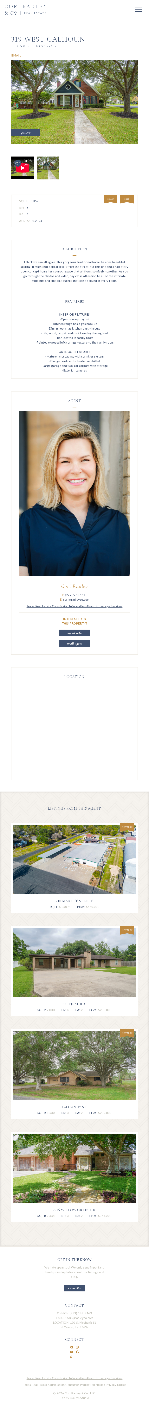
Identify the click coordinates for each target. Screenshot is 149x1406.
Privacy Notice (116, 1384)
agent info (75, 633)
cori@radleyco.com (80, 1318)
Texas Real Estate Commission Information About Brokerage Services (75, 606)
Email (16, 55)
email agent (74, 643)
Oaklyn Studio (79, 1398)
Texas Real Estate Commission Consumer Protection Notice (64, 1384)
